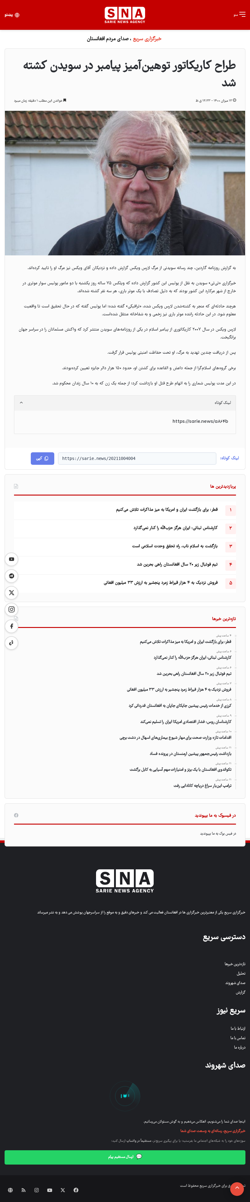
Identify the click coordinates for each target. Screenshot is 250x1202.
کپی (39, 458)
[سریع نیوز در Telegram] (11, 576)
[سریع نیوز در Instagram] (11, 609)
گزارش (240, 993)
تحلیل (241, 974)
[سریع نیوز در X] (11, 593)
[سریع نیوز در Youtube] (11, 559)
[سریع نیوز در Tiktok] (11, 643)
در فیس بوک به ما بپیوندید (218, 833)
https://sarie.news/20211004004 (98, 458)
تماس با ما (237, 1038)
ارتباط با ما (238, 1029)
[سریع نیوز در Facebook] (11, 626)
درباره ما (239, 1048)
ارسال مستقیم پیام (125, 1157)
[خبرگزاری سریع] (125, 15)
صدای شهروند (235, 983)
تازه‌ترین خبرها (235, 964)
